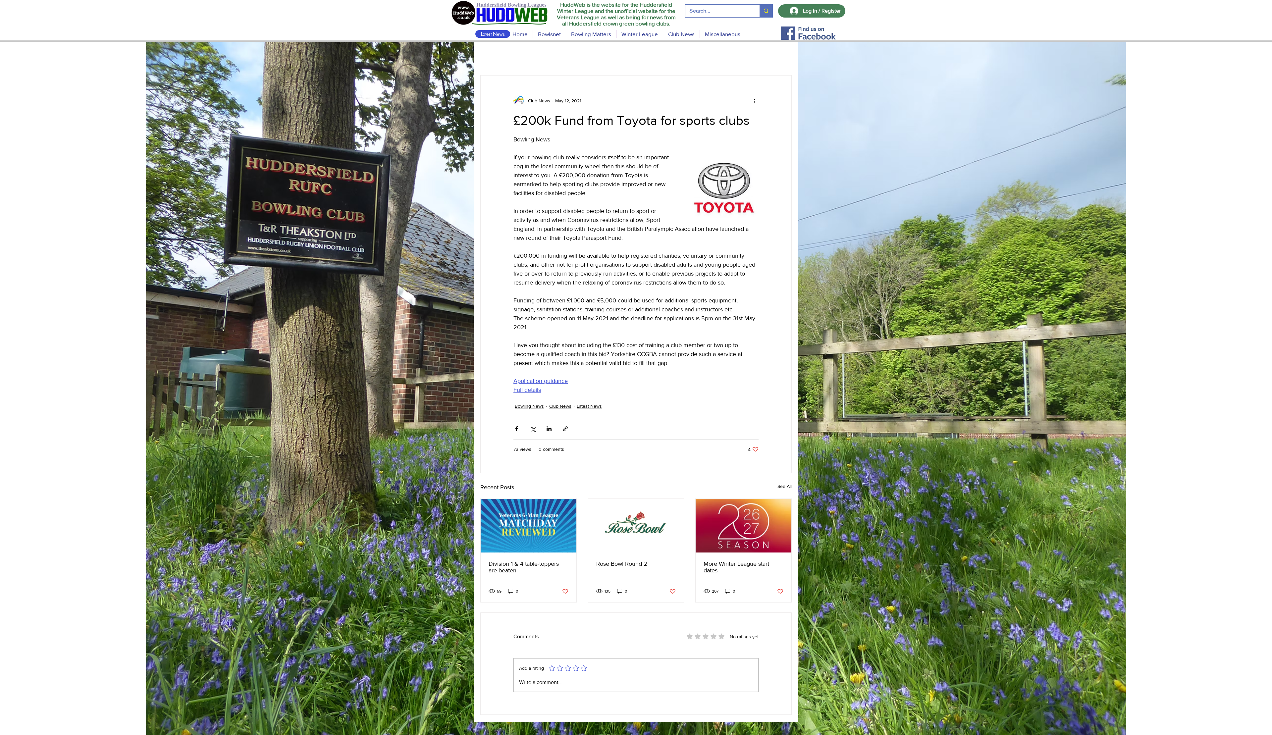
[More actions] (755, 101)
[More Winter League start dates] (743, 525)
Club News (560, 406)
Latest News (589, 406)
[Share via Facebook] (516, 429)
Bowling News (529, 406)
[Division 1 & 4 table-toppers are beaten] (528, 525)
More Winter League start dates (736, 567)
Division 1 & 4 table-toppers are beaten (524, 567)
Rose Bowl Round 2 (621, 563)
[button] (591, 34)
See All (784, 486)
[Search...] (766, 11)
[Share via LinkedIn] (549, 429)
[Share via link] (565, 429)
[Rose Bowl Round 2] (636, 525)
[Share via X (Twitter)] (533, 429)
